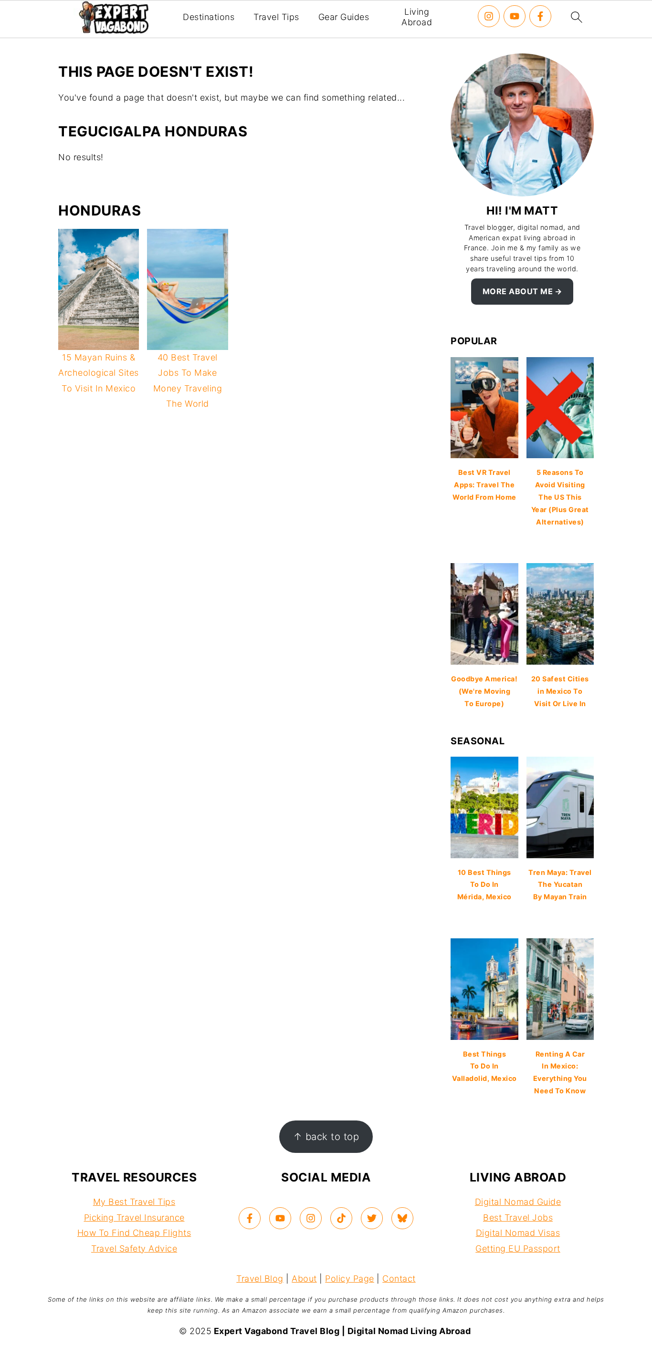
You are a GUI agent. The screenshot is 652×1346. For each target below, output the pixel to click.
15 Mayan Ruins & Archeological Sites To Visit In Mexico (98, 372)
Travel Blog (260, 1279)
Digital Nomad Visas (518, 1233)
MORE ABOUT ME (518, 291)
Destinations (208, 17)
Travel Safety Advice (134, 1248)
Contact (399, 1279)
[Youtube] (515, 16)
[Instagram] (489, 16)
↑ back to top (326, 1136)
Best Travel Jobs (518, 1217)
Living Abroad (416, 17)
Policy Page (349, 1279)
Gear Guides (343, 17)
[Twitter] (372, 1218)
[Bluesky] (402, 1218)
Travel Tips (276, 17)
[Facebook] (540, 16)
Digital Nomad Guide (518, 1202)
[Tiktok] (341, 1218)
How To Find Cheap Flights (134, 1233)
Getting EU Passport (517, 1248)
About (304, 1279)
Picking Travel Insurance (134, 1217)
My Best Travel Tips (134, 1202)
